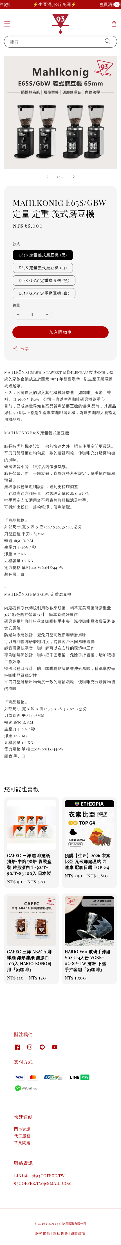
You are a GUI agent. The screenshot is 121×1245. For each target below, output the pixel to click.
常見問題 (22, 1142)
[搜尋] (108, 41)
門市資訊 (22, 1129)
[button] (7, 24)
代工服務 (22, 1135)
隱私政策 (60, 1233)
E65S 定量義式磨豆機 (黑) (43, 255)
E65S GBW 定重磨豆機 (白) (44, 293)
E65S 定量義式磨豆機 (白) (43, 267)
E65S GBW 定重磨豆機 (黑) (44, 280)
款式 (16, 243)
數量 (16, 305)
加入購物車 (60, 332)
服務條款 (43, 1233)
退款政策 (78, 1233)
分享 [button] (25, 348)
